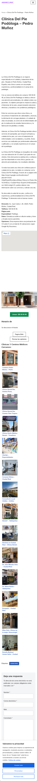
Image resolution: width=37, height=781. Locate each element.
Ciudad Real (14, 663)
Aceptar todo (18, 765)
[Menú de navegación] (33, 2)
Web (5, 709)
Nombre (7, 692)
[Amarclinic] (8, 2)
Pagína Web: (19, 334)
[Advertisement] (18, 56)
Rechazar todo (18, 776)
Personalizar (18, 771)
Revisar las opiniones (19, 339)
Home (3, 12)
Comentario (8, 718)
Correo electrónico (10, 701)
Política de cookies (14, 760)
